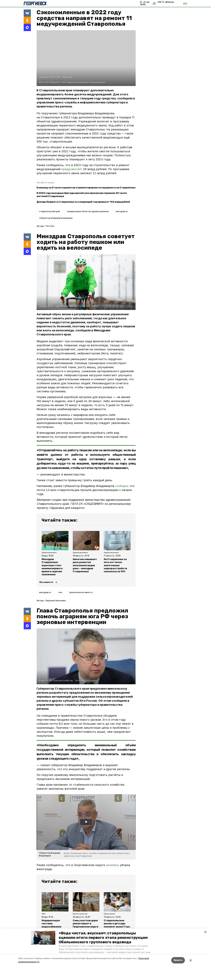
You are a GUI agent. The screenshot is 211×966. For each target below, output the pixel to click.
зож (60, 592)
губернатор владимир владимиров (55, 218)
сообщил (121, 486)
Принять (178, 960)
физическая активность (81, 592)
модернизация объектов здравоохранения (88, 211)
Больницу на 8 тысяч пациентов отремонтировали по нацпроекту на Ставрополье (86, 187)
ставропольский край (49, 211)
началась (113, 865)
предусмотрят (71, 169)
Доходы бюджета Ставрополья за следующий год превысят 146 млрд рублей (83, 201)
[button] (43, 938)
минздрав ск (122, 211)
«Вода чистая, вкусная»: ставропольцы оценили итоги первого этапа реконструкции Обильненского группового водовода (103, 937)
